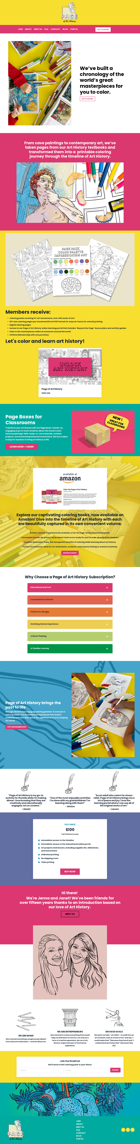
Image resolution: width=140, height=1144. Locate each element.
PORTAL (74, 29)
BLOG (65, 29)
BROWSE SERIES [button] (70, 553)
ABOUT (28, 29)
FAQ (46, 29)
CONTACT (55, 29)
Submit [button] (115, 1070)
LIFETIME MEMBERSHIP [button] (16, 727)
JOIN (20, 29)
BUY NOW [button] (70, 871)
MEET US (38, 29)
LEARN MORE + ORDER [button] (22, 446)
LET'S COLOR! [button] (103, 29)
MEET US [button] (70, 914)
